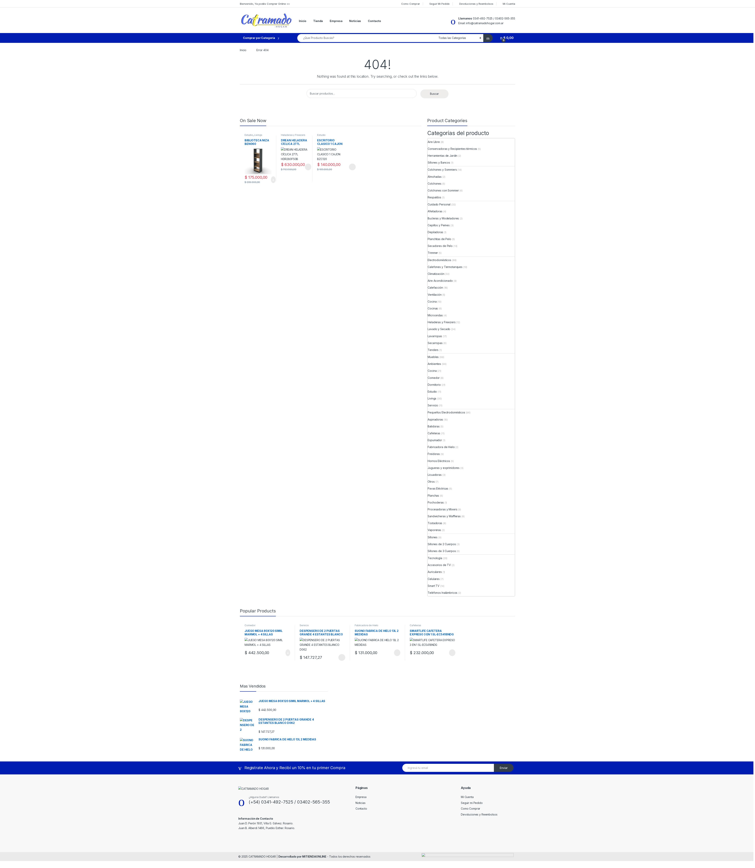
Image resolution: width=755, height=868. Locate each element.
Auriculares (435, 571)
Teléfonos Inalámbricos (442, 592)
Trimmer (433, 252)
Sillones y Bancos (439, 162)
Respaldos (434, 197)
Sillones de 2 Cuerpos (442, 544)
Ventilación (434, 294)
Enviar (504, 768)
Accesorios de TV (439, 565)
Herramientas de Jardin (442, 155)
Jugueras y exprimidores (443, 467)
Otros (431, 481)
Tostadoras (435, 523)
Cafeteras (434, 433)
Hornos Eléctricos (439, 461)
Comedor (434, 377)
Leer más (308, 167)
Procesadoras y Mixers (442, 509)
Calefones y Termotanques (445, 267)
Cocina (432, 301)
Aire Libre (434, 142)
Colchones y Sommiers (442, 169)
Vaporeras (434, 530)
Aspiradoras (435, 419)
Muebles (433, 357)
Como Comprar (410, 3)
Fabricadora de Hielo (441, 447)
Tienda (318, 21)
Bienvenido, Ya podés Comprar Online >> (265, 3)
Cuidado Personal (439, 204)
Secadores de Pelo (440, 246)
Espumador (435, 440)
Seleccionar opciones (348, 167)
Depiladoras (435, 232)
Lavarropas (435, 336)
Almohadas (435, 176)
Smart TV (433, 585)
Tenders (433, 350)
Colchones (434, 183)
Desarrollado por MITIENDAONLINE (302, 856)
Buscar (434, 93)
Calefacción (435, 287)
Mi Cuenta (509, 3)
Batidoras (434, 426)
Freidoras (434, 454)
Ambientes (434, 363)
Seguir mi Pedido (472, 802)
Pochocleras (436, 502)
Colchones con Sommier (443, 190)
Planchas (433, 495)
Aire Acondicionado (440, 280)
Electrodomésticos (439, 260)
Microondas (435, 315)
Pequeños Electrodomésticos (446, 412)
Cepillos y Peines (439, 225)
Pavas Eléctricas (438, 488)
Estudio (249, 134)
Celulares (434, 579)
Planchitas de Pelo (439, 239)
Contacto (374, 21)
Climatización (436, 273)
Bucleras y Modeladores (443, 218)
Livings (258, 134)
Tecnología (435, 558)
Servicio (433, 405)
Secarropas (435, 343)
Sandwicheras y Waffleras (444, 516)
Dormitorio (434, 384)
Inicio (302, 21)
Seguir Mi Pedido (439, 3)
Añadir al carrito (271, 179)
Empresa (336, 21)
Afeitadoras (435, 211)
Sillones (432, 537)
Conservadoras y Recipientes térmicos (452, 148)
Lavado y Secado (439, 329)
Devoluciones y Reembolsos (476, 3)
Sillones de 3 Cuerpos (442, 551)
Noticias (355, 21)
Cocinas (433, 308)
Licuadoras (435, 474)
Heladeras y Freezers (293, 134)
